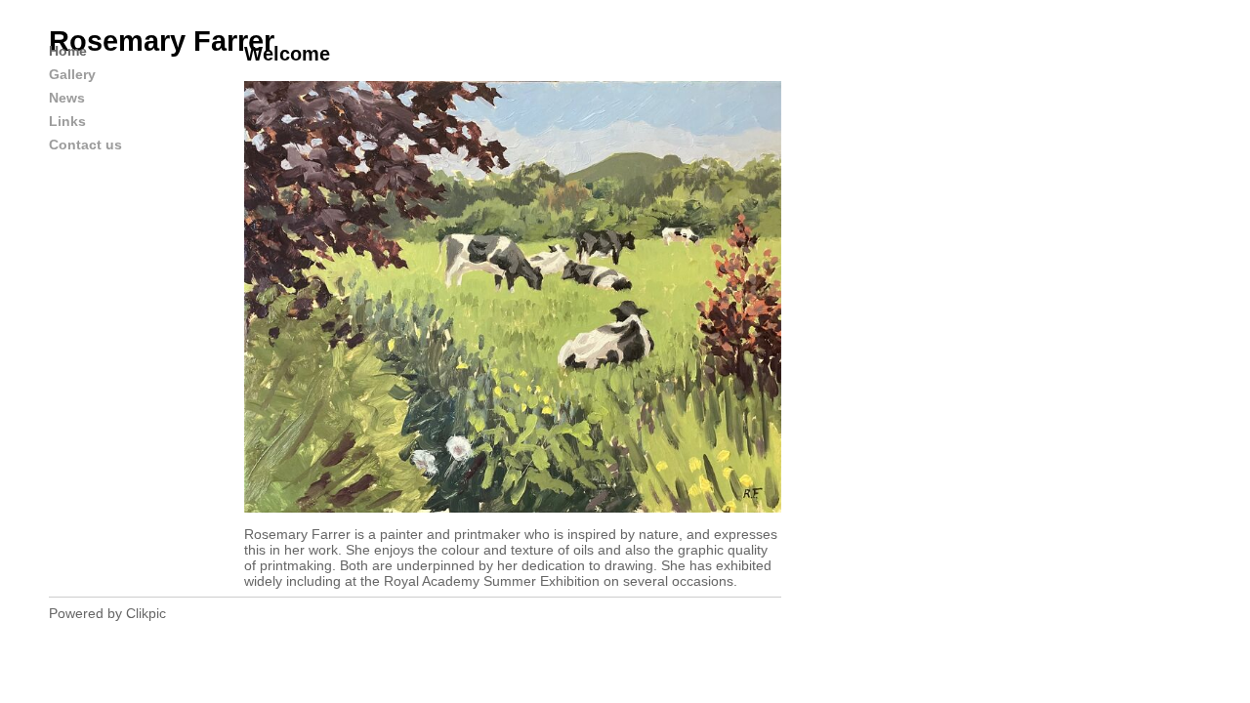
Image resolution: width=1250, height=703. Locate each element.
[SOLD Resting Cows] (512, 296)
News (67, 97)
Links (67, 121)
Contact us (85, 144)
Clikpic (146, 613)
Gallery (72, 74)
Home (68, 51)
